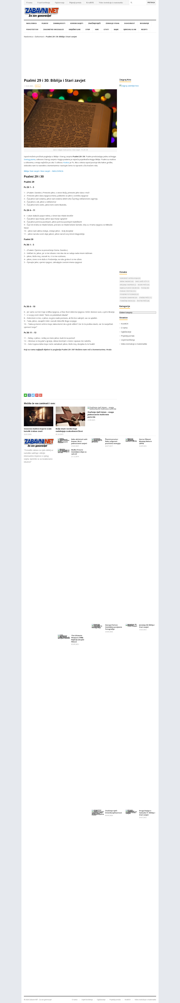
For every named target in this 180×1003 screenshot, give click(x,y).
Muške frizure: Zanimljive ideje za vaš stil (78, 452)
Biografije (144, 23)
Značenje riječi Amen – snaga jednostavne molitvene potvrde (101, 414)
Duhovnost (129, 23)
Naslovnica (31, 23)
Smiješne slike (74, 29)
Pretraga (151, 2)
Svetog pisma (29, 159)
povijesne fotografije (129, 294)
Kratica (66, 162)
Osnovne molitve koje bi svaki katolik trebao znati (37, 429)
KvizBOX (90, 2)
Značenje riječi (94, 23)
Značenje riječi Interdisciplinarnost (113, 812)
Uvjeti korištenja (43, 2)
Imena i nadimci (126, 281)
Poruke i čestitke (128, 291)
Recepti (144, 29)
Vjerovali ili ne (129, 29)
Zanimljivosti (59, 23)
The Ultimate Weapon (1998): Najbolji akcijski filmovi (77, 638)
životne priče (143, 301)
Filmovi (45, 23)
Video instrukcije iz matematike (111, 2)
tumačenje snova (127, 301)
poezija (145, 288)
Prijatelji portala (75, 2)
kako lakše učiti (142, 281)
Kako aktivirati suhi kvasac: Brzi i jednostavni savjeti (79, 441)
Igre (97, 29)
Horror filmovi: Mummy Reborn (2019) (145, 441)
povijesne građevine (128, 297)
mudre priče (143, 285)
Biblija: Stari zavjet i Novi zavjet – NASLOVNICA (43, 171)
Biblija (38, 86)
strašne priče (145, 297)
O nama (29, 2)
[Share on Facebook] (29, 395)
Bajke (116, 29)
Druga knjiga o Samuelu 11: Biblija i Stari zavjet (147, 813)
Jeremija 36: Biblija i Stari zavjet (147, 626)
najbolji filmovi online (129, 288)
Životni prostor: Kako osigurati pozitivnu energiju (113, 441)
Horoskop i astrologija (130, 278)
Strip (87, 29)
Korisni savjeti (76, 23)
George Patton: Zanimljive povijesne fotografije (113, 627)
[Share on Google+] (40, 395)
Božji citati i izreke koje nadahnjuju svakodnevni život (69, 429)
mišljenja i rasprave (128, 285)
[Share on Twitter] (33, 395)
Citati (106, 29)
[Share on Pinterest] (36, 395)
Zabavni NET (33, 1000)
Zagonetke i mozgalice (53, 29)
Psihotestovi (32, 29)
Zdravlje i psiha (112, 23)
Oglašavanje (59, 2)
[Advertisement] (90, 58)
